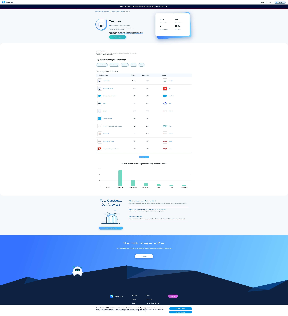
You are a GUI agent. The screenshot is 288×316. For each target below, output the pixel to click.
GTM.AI (152, 6)
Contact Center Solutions (117, 11)
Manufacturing (114, 65)
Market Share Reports (152, 303)
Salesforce (171, 95)
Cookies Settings (180, 312)
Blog (133, 303)
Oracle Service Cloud (108, 141)
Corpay (121, 33)
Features (134, 295)
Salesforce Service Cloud (109, 95)
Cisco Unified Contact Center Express (112, 126)
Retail (141, 65)
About (148, 295)
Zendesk (171, 80)
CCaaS (105, 111)
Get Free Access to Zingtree (110, 228)
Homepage (98, 11)
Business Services (102, 65)
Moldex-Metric (128, 33)
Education (124, 65)
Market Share (105, 11)
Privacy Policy (142, 311)
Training (133, 65)
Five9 (104, 103)
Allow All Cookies (180, 308)
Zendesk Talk (106, 80)
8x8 (170, 88)
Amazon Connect (107, 118)
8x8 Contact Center (108, 88)
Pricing (134, 299)
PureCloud (106, 133)
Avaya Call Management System (111, 148)
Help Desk (149, 299)
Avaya (170, 148)
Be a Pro (173, 296)
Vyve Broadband (138, 33)
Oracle (170, 141)
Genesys (171, 111)
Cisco (170, 126)
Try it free (144, 256)
